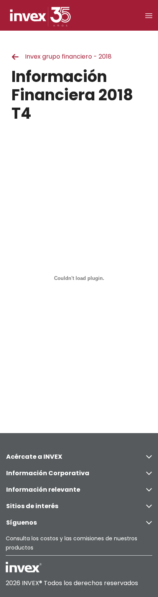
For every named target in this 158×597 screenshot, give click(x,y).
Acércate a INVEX (34, 456)
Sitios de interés (32, 506)
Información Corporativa (47, 473)
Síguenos (21, 522)
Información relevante (43, 489)
